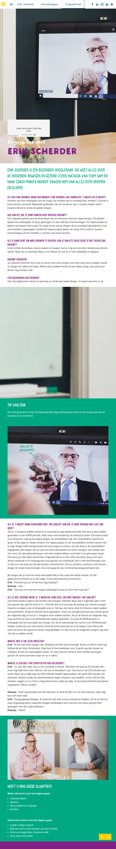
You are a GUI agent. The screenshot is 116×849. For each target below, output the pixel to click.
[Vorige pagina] (102, 837)
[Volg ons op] (112, 4)
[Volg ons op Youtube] (107, 4)
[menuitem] (27, 4)
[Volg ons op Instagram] (102, 4)
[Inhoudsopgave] (11, 4)
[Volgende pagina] (108, 837)
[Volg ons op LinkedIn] (97, 4)
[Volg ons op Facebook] (92, 4)
